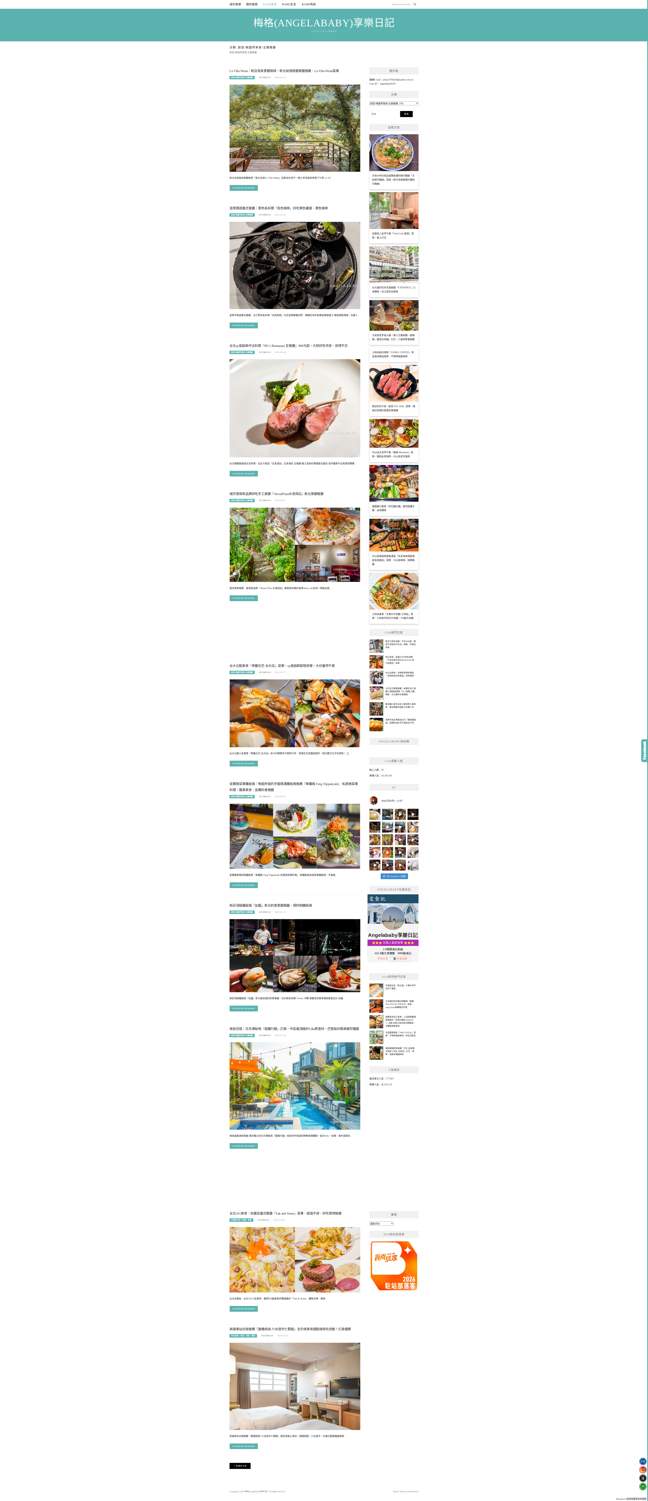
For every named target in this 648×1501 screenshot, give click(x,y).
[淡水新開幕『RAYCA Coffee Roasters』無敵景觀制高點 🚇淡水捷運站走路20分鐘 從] (387, 827)
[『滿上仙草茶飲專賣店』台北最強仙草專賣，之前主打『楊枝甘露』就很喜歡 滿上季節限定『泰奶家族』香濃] (400, 827)
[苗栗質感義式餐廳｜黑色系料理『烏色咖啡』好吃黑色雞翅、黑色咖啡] (295, 265)
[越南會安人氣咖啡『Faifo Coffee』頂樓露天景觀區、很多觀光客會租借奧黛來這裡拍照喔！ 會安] (387, 839)
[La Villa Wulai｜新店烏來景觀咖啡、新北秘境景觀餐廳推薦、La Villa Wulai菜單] (295, 128)
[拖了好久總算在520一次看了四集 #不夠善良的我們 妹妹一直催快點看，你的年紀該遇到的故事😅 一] (387, 814)
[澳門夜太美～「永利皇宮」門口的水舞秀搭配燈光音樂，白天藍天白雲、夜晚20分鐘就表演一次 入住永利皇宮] (374, 827)
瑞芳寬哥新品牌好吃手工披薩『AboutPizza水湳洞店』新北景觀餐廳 (276, 494)
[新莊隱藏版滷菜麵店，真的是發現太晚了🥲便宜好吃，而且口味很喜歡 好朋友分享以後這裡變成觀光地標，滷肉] (374, 839)
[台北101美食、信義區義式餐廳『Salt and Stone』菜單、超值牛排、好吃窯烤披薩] (295, 1259)
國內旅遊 (252, 4)
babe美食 (270, 4)
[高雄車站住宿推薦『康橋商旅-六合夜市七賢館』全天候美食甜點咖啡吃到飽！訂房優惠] (295, 1386)
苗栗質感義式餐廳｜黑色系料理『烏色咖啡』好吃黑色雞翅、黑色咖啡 (279, 208)
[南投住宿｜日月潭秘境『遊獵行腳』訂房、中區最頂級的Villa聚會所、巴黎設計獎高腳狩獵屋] (295, 1085)
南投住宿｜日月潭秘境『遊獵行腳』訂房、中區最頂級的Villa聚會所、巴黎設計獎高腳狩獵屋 (294, 1029)
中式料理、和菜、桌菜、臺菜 (243, 1336)
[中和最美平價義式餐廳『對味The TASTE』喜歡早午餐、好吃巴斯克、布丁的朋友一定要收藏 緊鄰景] (413, 827)
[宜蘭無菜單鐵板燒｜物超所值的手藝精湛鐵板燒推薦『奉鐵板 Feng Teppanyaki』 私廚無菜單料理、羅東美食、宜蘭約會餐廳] (295, 836)
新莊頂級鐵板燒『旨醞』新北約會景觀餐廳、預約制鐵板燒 (271, 905)
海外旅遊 (235, 4)
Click (644, 750)
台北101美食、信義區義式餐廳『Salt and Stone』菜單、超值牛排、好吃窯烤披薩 (286, 1213)
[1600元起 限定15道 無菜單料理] (387, 865)
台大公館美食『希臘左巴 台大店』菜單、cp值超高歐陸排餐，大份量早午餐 (282, 666)
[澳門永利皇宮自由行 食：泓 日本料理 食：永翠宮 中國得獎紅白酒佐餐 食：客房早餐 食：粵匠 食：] (413, 814)
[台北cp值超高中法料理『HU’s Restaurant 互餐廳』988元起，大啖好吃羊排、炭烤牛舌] (295, 408)
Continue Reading (243, 188)
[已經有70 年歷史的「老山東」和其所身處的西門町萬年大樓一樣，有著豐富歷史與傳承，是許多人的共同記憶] (400, 814)
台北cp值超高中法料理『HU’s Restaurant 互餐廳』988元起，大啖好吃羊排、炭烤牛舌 (289, 346)
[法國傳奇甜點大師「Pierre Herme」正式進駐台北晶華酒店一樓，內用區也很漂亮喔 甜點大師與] (374, 852)
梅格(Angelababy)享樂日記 (324, 23)
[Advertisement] (295, 638)
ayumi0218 (265, 77)
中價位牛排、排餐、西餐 (241, 1220)
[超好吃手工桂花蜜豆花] (400, 852)
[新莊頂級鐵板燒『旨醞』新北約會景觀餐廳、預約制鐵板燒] (295, 955)
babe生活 (289, 4)
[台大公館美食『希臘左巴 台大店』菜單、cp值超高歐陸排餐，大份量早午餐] (295, 713)
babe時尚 (308, 4)
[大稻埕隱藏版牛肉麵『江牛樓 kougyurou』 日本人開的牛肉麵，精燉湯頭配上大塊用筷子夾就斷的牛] (400, 865)
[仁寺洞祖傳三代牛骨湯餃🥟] (413, 852)
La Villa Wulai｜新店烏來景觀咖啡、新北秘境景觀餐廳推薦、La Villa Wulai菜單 (284, 71)
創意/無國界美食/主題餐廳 (242, 77)
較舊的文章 (241, 1466)
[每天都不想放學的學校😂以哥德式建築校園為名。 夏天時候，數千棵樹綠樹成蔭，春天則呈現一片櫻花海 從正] (413, 865)
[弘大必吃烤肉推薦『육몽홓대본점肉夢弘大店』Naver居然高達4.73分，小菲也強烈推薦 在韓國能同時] (400, 839)
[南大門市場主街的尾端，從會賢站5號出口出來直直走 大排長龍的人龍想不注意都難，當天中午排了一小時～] (413, 839)
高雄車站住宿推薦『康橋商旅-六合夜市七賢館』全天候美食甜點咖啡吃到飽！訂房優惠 (290, 1329)
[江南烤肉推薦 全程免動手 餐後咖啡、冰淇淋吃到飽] (374, 865)
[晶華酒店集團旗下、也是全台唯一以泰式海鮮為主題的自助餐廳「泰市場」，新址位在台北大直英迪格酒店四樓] (387, 852)
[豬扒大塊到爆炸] (374, 814)
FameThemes (413, 1491)
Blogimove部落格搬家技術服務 (631, 1499)
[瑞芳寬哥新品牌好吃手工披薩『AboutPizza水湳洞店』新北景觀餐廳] (295, 544)
